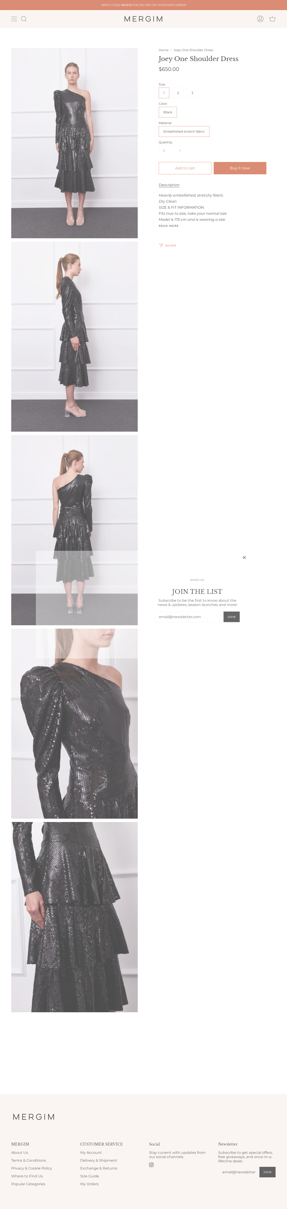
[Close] (244, 557)
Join (232, 617)
